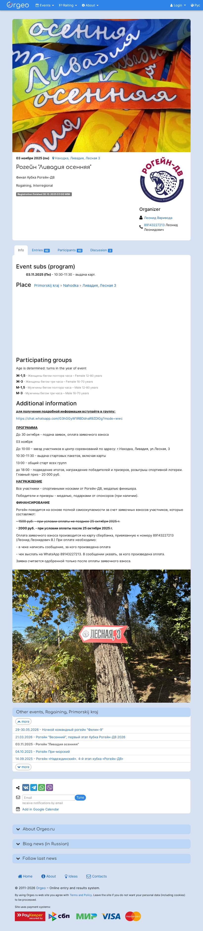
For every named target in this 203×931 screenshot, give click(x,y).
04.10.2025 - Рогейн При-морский (42, 751)
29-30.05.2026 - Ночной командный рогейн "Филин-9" (59, 730)
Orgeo (41, 888)
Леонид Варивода (158, 218)
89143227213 (154, 225)
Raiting (68, 5)
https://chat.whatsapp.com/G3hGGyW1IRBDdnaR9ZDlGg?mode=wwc (69, 418)
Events (45, 5)
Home (27, 876)
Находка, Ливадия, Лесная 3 (77, 158)
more (25, 721)
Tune (80, 797)
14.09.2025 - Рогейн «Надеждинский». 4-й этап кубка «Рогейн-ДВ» (69, 759)
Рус (197, 5)
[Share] (25, 787)
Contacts (99, 876)
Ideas (72, 876)
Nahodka (70, 285)
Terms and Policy (81, 895)
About (90, 5)
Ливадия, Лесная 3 (99, 285)
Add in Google (40, 809)
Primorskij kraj (46, 285)
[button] (178, 5)
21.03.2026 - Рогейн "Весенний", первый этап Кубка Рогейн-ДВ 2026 (70, 737)
